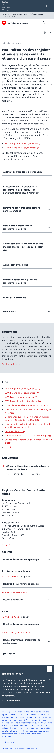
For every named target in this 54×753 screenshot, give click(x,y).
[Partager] (50, 33)
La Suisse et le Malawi (18, 23)
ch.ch (7, 447)
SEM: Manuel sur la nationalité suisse (23, 401)
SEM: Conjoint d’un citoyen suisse (21, 143)
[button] (49, 669)
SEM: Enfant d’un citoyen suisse (20, 147)
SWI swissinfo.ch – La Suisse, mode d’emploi (27, 435)
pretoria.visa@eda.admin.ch (16, 632)
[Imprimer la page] (45, 33)
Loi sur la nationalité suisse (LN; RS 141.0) (25, 405)
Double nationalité (11, 364)
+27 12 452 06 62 (10, 616)
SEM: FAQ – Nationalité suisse (19, 397)
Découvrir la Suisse (14, 431)
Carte (4, 545)
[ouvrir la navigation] (50, 23)
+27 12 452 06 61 (10, 576)
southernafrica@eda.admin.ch (17, 592)
